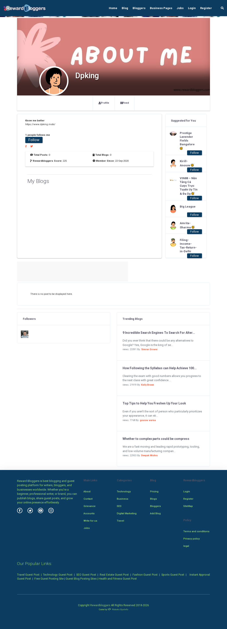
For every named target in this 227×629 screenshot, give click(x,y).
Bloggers (139, 8)
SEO (119, 506)
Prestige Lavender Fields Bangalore (187, 138)
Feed (126, 102)
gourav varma (148, 420)
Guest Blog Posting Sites (81, 578)
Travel (120, 520)
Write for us (90, 520)
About (87, 491)
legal (186, 545)
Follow (33, 140)
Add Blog (155, 513)
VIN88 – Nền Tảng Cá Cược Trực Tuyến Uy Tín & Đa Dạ (189, 186)
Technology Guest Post (57, 574)
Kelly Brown (147, 384)
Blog (125, 8)
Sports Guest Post (172, 574)
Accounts (89, 513)
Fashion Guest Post (145, 574)
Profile (105, 102)
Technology (124, 491)
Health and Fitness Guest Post (118, 578)
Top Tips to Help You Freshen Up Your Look (154, 403)
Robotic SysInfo (120, 609)
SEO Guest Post (86, 574)
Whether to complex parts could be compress (156, 439)
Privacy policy (191, 538)
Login (192, 8)
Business (122, 498)
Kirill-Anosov (185, 163)
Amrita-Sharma (186, 225)
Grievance (90, 506)
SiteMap (188, 506)
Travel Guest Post (28, 574)
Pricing (154, 491)
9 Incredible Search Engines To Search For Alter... (159, 332)
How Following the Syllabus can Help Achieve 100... (160, 368)
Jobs (180, 8)
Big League (188, 206)
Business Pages (161, 8)
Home (113, 8)
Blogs (153, 498)
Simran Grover (149, 349)
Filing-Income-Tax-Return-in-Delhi (188, 245)
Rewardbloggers (100, 605)
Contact (88, 498)
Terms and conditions (196, 531)
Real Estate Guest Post (114, 574)
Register (206, 8)
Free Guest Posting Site (49, 578)
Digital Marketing (127, 513)
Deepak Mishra (149, 455)
